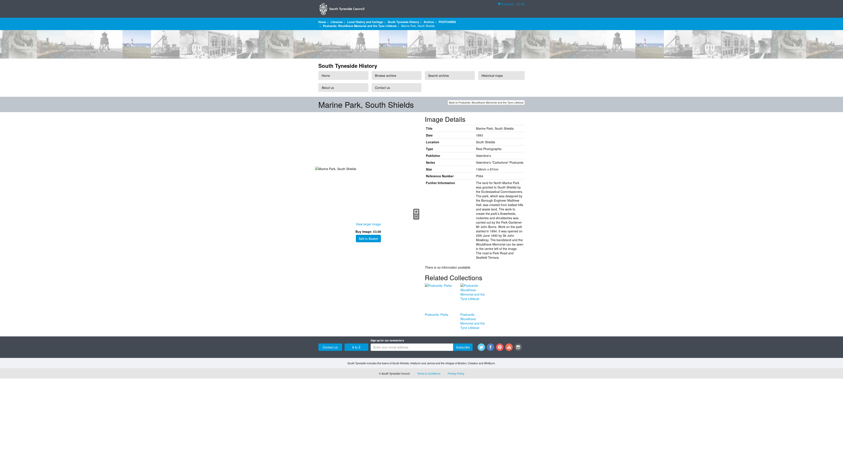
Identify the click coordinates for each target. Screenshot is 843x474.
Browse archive (385, 75)
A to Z (356, 347)
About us (328, 87)
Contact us (382, 87)
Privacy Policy (456, 373)
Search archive (438, 75)
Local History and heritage (365, 22)
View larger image (368, 224)
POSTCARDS (447, 22)
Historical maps (492, 75)
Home (322, 22)
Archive (429, 22)
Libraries (337, 22)
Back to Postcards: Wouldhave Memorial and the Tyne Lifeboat (486, 102)
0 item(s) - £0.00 (511, 4)
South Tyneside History (403, 22)
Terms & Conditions (428, 373)
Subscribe (463, 347)
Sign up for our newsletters (387, 340)
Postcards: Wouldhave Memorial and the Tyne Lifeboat (359, 26)
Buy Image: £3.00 (368, 231)
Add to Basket (368, 238)
